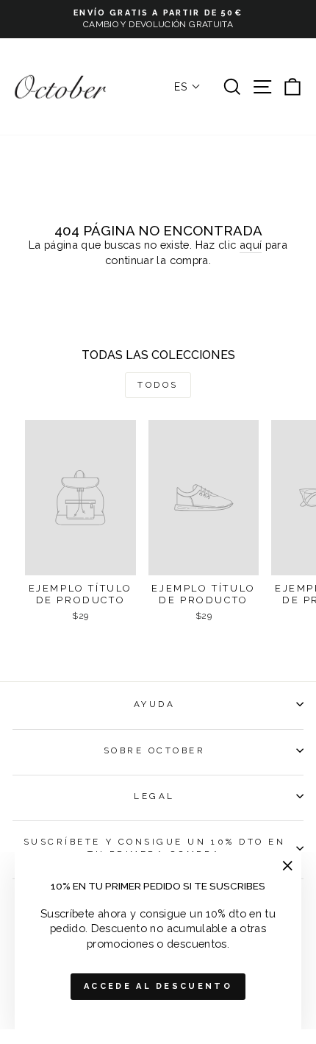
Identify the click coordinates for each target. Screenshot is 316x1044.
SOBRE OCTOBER (155, 750)
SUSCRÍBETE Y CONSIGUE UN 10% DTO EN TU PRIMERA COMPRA (155, 848)
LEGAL (154, 796)
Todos (158, 385)
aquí (251, 244)
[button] (187, 87)
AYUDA (155, 704)
